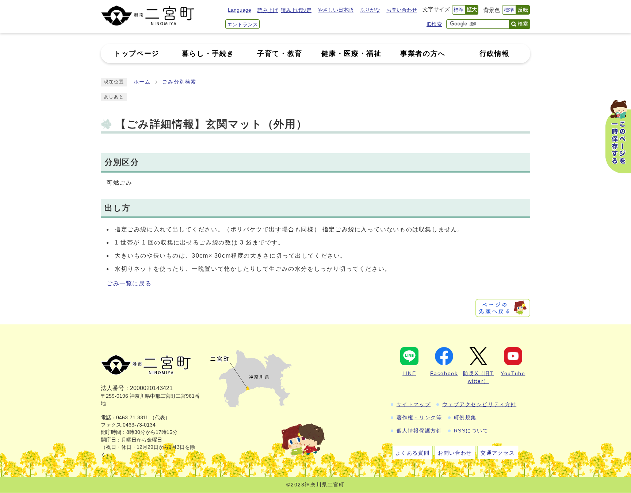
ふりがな (370, 10)
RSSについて (471, 431)
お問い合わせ (401, 10)
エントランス (242, 24)
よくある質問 (412, 453)
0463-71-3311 (132, 417)
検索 (523, 24)
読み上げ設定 (296, 10)
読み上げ (267, 10)
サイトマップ (414, 404)
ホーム (142, 82)
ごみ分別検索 (179, 82)
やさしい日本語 (335, 10)
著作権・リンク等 (419, 417)
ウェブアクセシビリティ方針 (479, 404)
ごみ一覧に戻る (129, 283)
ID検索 (434, 24)
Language (239, 10)
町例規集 (465, 417)
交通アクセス (498, 453)
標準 (459, 10)
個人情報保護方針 (419, 431)
